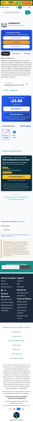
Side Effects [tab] (16, 54)
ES (24, 7)
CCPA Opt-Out (16, 354)
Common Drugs (7, 302)
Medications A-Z (7, 305)
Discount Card (6, 299)
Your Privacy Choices (16, 358)
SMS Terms (16, 349)
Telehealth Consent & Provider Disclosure (16, 327)
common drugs (9, 236)
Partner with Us (6, 287)
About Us (4, 284)
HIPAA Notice (16, 332)
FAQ (18, 284)
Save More (21, 296)
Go (28, 12)
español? (22, 221)
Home (3, 281)
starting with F (16, 234)
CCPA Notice (21, 307)
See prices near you (15, 46)
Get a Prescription (15, 38)
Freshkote (7, 230)
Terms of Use (22, 305)
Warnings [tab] (27, 54)
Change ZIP (13, 90)
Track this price (17, 114)
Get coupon (15, 109)
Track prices (16, 42)
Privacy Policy (22, 302)
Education (20, 287)
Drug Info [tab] (5, 54)
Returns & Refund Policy (16, 341)
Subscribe (25, 267)
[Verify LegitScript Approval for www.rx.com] (16, 415)
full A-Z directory (24, 234)
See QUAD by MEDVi (16, 177)
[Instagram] (5, 290)
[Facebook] (2, 290)
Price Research (22, 293)
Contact (20, 281)
